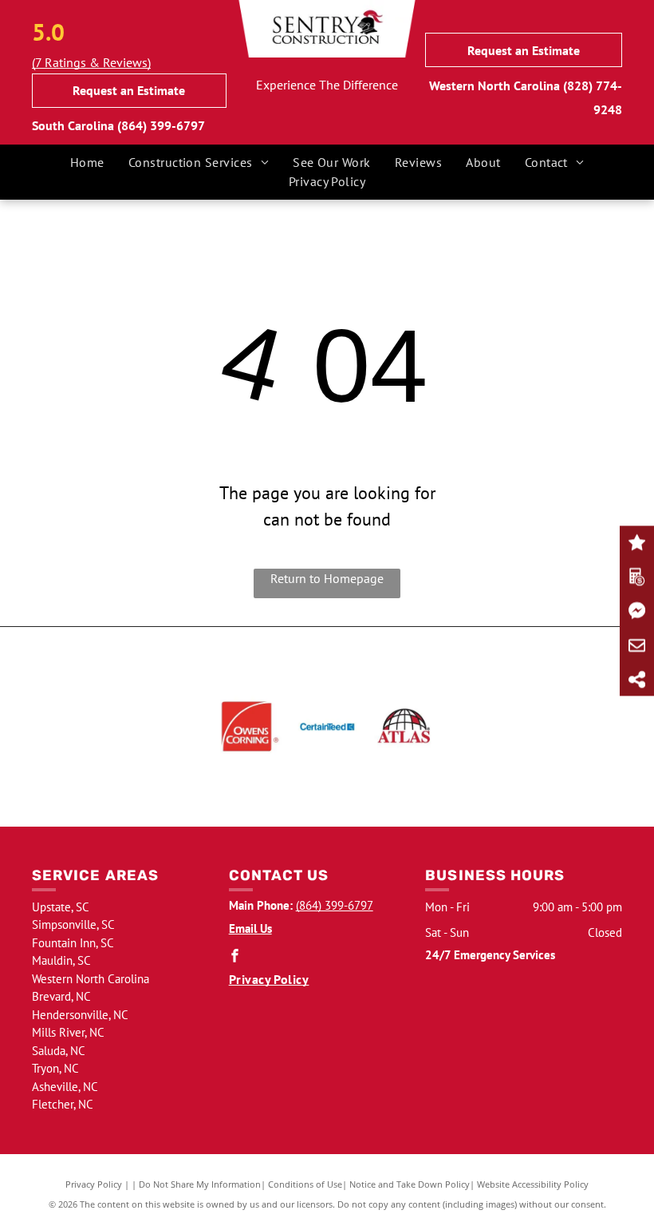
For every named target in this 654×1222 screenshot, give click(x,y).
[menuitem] (87, 162)
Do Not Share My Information (200, 1184)
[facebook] (235, 957)
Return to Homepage (327, 578)
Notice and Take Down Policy (409, 1184)
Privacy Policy (93, 1184)
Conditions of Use (305, 1184)
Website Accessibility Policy (533, 1184)
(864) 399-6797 (161, 125)
